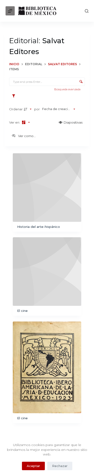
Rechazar (59, 466)
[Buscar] (86, 11)
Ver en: (15, 122)
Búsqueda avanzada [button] (67, 89)
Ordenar (16, 109)
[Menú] (10, 10)
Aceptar (33, 466)
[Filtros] (14, 96)
